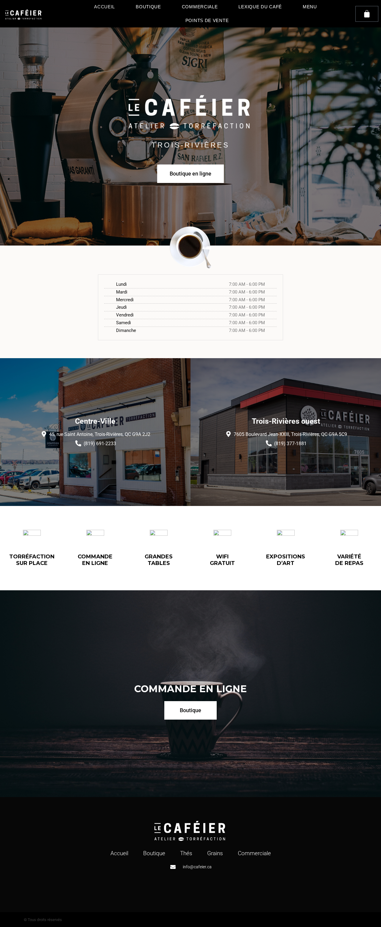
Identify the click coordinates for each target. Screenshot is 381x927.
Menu (310, 6)
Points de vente (207, 20)
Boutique (148, 6)
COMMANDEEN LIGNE (95, 559)
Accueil (104, 6)
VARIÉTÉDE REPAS (349, 559)
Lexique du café (260, 6)
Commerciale (200, 6)
